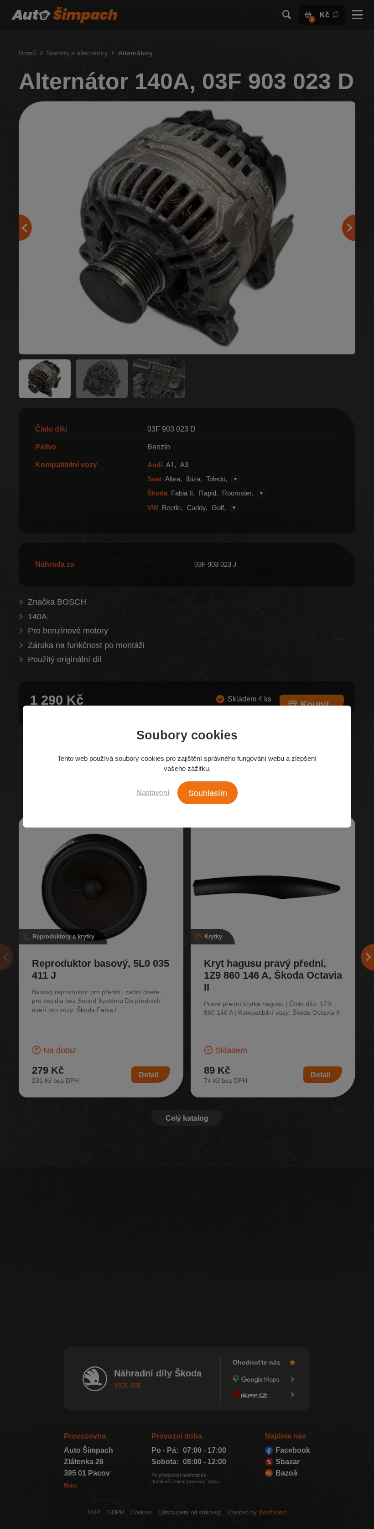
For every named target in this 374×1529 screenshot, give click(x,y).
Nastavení (152, 792)
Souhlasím (207, 793)
